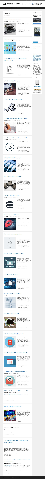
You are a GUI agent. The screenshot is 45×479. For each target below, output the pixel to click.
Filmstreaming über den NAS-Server (13, 99)
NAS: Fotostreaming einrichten (11, 313)
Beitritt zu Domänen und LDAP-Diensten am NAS (16, 391)
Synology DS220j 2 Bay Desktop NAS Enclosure (37, 86)
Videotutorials (22, 49)
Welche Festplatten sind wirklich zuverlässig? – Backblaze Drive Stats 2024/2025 (37, 53)
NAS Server (6, 7)
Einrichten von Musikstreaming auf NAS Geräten (16, 118)
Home (24, 0)
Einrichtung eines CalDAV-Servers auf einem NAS (16, 352)
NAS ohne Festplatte (23, 30)
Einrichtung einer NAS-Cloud (11, 274)
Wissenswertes (36, 7)
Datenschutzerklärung (36, 0)
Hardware (22, 7)
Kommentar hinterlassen (21, 31)
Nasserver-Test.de (13, 3)
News (41, 7)
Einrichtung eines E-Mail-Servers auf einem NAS (16, 371)
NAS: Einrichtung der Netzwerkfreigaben (14, 253)
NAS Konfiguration (24, 50)
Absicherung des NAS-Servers (11, 214)
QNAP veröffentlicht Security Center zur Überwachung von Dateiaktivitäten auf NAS (37, 59)
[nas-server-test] (32, 4)
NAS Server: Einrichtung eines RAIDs (13, 176)
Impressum (40, 0)
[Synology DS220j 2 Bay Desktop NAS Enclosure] (37, 82)
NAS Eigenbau (6, 454)
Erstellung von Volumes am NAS (12, 195)
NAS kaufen (17, 7)
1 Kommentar (19, 75)
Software (26, 7)
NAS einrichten (19, 50)
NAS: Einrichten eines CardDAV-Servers (13, 333)
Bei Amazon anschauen (37, 89)
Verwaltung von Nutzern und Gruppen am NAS (15, 137)
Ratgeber (27, 30)
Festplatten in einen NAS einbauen (12, 19)
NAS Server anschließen (10, 426)
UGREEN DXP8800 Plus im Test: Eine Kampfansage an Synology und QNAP (37, 47)
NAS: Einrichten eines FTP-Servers (12, 293)
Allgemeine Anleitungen (21, 92)
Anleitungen (30, 7)
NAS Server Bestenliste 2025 (29, 0)
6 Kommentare (7, 473)
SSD (28, 30)
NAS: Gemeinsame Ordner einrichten (13, 234)
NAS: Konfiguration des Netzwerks (12, 157)
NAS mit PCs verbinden (9, 80)
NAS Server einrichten (9, 39)
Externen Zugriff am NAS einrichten (12, 406)
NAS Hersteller (12, 7)
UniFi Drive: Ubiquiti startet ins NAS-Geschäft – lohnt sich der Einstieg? (37, 56)
